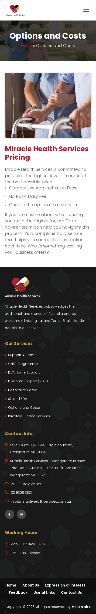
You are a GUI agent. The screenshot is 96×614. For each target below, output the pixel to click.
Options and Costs (24, 407)
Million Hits (81, 606)
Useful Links (44, 592)
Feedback (18, 592)
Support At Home (22, 355)
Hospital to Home (22, 390)
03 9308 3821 (21, 492)
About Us (30, 585)
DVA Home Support (24, 372)
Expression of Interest (65, 585)
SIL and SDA (17, 398)
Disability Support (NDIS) (28, 381)
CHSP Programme (23, 363)
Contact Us (71, 592)
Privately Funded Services (29, 416)
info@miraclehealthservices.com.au (41, 501)
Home (26, 45)
